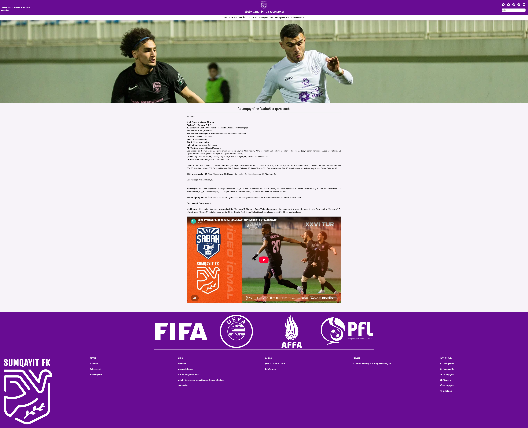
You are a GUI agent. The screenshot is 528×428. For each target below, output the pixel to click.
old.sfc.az (447, 391)
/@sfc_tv (446, 380)
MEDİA (242, 17)
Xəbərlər (94, 363)
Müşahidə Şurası (185, 369)
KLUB (252, 17)
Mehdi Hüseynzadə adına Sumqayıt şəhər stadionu (201, 380)
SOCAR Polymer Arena (188, 374)
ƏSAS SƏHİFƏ (230, 17)
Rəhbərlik (182, 363)
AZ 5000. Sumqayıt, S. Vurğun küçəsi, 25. (372, 363)
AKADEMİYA (297, 17)
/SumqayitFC (448, 374)
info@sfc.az (270, 369)
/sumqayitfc (448, 363)
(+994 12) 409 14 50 (275, 363)
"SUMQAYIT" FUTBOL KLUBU (15, 7)
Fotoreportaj (95, 369)
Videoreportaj (96, 374)
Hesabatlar (183, 385)
